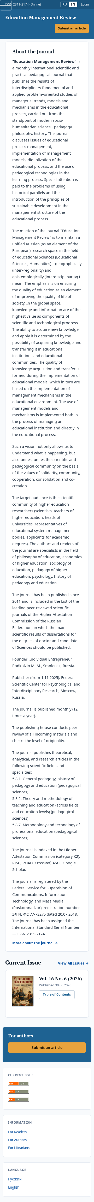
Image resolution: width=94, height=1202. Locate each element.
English (13, 1187)
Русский (15, 1179)
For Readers (17, 1131)
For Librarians (19, 1147)
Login (85, 4)
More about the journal (33, 943)
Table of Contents (57, 994)
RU (64, 4)
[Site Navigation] (5, 5)
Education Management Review (40, 18)
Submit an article (72, 28)
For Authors (17, 1139)
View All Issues (71, 963)
